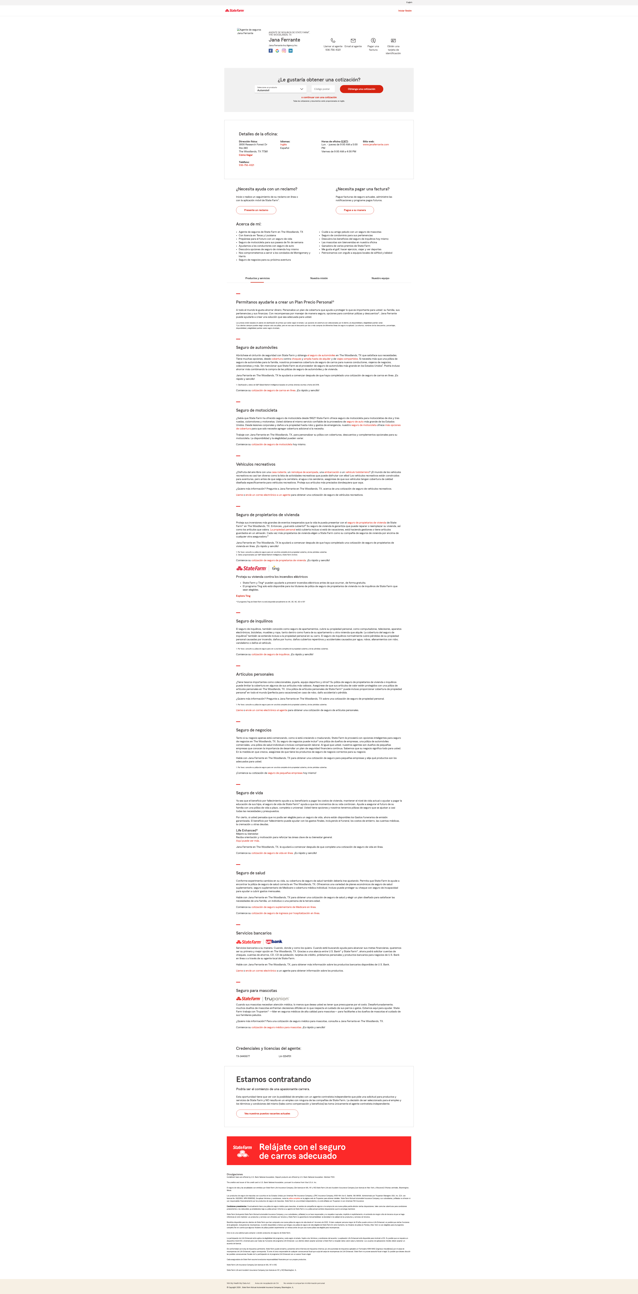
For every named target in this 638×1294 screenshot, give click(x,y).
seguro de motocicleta (363, 425)
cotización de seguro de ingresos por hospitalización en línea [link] (285, 913)
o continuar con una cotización (319, 97)
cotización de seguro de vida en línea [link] (272, 853)
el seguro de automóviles (321, 355)
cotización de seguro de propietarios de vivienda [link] (279, 560)
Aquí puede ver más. (248, 840)
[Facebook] (271, 51)
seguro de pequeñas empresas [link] (285, 773)
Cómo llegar (246, 155)
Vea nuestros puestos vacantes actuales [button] (267, 1113)
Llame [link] (239, 495)
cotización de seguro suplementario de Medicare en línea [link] (284, 907)
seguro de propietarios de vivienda (366, 522)
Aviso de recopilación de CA (267, 1283)
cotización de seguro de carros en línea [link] (273, 390)
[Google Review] (277, 51)
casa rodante (278, 472)
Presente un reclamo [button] (256, 210)
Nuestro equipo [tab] (380, 278)
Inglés (283, 144)
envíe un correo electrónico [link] (261, 970)
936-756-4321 (246, 165)
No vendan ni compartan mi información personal (304, 1283)
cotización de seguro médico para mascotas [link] (276, 1027)
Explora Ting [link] (243, 596)
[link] (353, 48)
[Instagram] (284, 51)
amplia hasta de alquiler (317, 359)
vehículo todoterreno (357, 472)
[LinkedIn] (291, 51)
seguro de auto (355, 421)
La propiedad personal (282, 529)
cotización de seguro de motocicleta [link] (272, 444)
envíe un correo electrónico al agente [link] (266, 710)
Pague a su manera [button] (355, 210)
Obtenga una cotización (361, 89)
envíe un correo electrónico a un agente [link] (268, 495)
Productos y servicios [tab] (257, 278)
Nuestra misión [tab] (319, 278)
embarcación (331, 472)
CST (344, 141)
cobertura (277, 359)
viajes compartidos (347, 359)
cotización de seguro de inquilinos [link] (270, 654)
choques (296, 359)
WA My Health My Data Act (238, 1283)
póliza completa (294, 1198)
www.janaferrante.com (376, 144)
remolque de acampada (304, 472)
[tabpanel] (319, 149)
